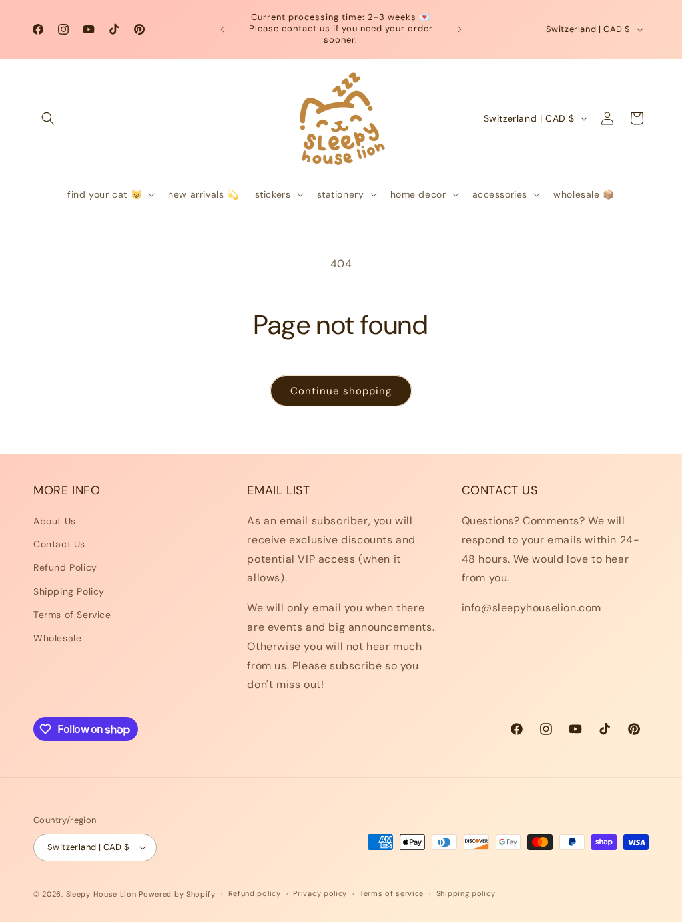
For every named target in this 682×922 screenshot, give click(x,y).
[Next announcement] (459, 29)
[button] (48, 118)
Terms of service (392, 893)
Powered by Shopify (177, 894)
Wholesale (57, 638)
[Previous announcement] (222, 29)
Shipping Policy (69, 591)
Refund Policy (65, 567)
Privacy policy (320, 893)
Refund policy (254, 893)
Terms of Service (72, 615)
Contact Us (59, 544)
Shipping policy (466, 893)
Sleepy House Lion (101, 894)
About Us (54, 521)
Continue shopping (341, 391)
